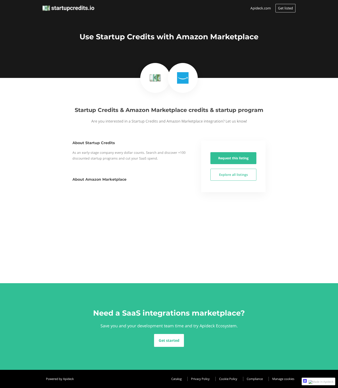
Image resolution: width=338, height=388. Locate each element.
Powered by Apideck (60, 379)
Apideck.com (260, 8)
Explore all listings (233, 174)
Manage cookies (283, 379)
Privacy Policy (200, 379)
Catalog (176, 379)
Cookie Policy (228, 379)
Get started (169, 340)
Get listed (285, 8)
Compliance (255, 379)
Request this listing (233, 158)
